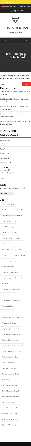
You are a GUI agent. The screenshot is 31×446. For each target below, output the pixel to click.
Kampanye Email (7, 249)
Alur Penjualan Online (9, 210)
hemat (19, 238)
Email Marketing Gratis (9, 232)
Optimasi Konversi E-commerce (12, 289)
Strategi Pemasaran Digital (10, 391)
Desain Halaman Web (9, 221)
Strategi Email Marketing (10, 385)
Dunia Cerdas (15, 28)
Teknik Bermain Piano (9, 419)
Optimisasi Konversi (8, 295)
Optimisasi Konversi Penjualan (11, 300)
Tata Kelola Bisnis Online (10, 413)
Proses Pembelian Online (10, 357)
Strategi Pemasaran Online (10, 396)
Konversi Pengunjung (9, 261)
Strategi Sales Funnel (8, 402)
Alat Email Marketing (9, 204)
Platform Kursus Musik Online (11, 351)
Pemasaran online (7, 312)
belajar (23, 210)
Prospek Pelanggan (8, 362)
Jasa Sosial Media (17, 244)
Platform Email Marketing (10, 340)
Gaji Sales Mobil (7, 238)
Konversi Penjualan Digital (10, 272)
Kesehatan (20, 249)
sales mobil (5, 379)
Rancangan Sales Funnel (9, 368)
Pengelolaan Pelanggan (9, 323)
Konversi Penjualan (8, 266)
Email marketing (7, 227)
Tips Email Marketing (9, 425)
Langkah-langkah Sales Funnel (12, 278)
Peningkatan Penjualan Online (11, 334)
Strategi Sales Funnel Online (11, 408)
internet (4, 244)
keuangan (5, 255)
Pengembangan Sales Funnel (11, 329)
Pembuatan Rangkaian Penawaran (12, 317)
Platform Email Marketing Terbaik (13, 346)
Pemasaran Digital (7, 306)
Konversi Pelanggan (19, 255)
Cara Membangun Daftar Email (12, 215)
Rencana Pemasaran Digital (10, 374)
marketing (5, 283)
